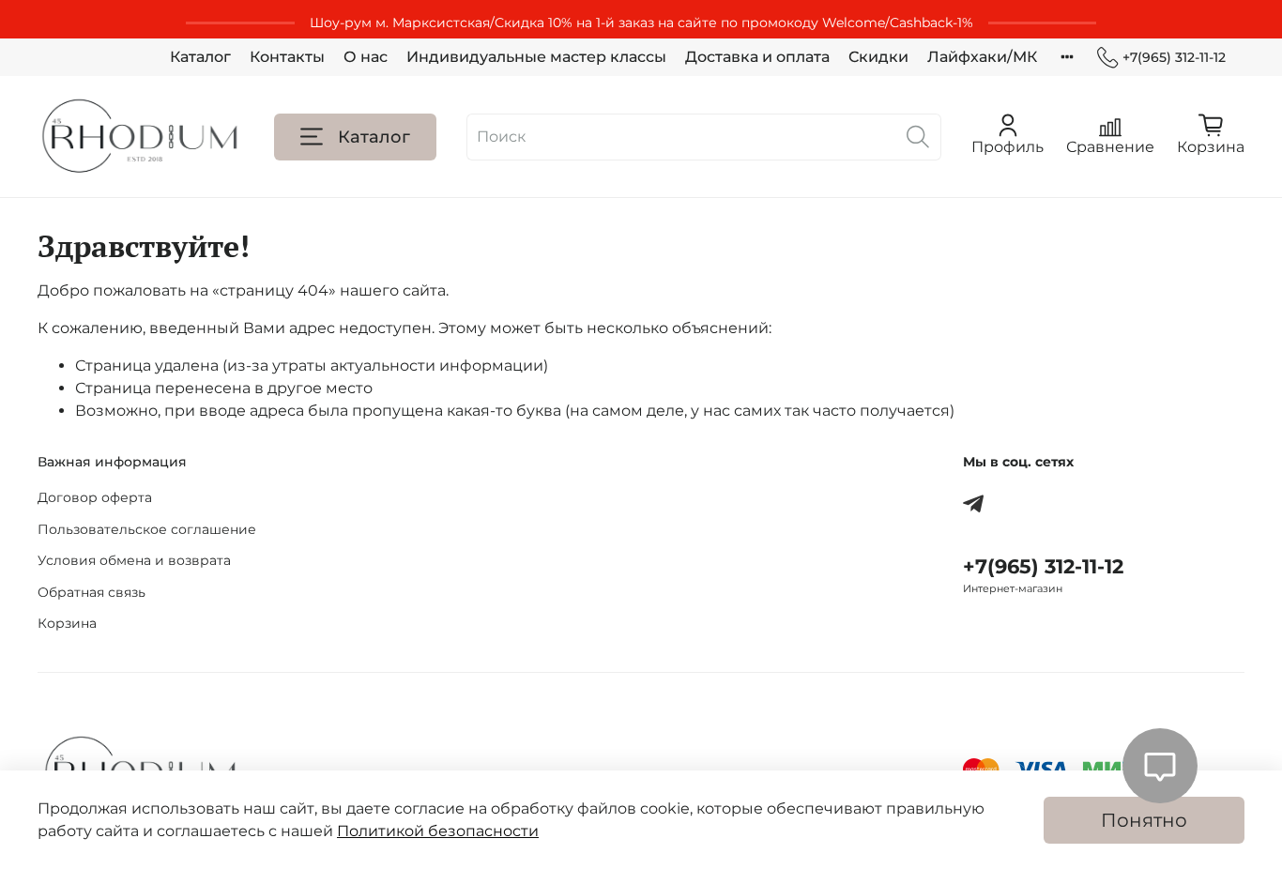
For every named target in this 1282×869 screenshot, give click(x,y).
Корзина (67, 623)
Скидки (878, 57)
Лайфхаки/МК (982, 57)
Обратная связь (91, 592)
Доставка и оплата (757, 57)
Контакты (287, 57)
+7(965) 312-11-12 (1174, 57)
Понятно (1144, 820)
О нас (365, 57)
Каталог (200, 57)
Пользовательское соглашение (147, 529)
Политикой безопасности (438, 831)
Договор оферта (95, 497)
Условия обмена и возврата (134, 560)
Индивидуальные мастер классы (536, 57)
